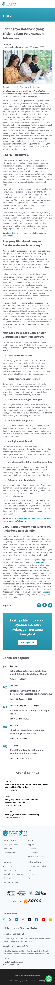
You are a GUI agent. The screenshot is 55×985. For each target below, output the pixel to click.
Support (31, 870)
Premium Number (10, 882)
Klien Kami (7, 848)
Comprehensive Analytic (13, 874)
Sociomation (33, 852)
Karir (30, 878)
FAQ (11, 980)
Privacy (18, 980)
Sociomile (32, 848)
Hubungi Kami (27, 642)
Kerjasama (32, 874)
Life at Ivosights (9, 852)
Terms (26, 980)
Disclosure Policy (38, 980)
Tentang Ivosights (10, 844)
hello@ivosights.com (14, 962)
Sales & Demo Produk (37, 866)
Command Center (10, 870)
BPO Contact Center (11, 866)
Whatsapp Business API (38, 856)
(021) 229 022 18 (12, 964)
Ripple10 (31, 844)
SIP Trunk (7, 878)
